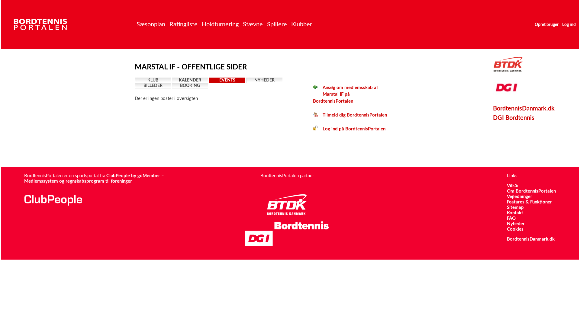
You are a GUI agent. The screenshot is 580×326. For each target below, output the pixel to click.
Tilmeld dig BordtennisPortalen (352, 115)
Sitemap (515, 207)
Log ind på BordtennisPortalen (351, 129)
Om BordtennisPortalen (531, 191)
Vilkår (513, 186)
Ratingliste (183, 24)
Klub (152, 80)
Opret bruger (547, 25)
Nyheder (264, 80)
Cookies (515, 229)
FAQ (511, 218)
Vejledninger (519, 196)
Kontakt (515, 213)
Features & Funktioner (529, 202)
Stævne (253, 24)
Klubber (301, 24)
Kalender (190, 80)
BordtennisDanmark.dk (524, 109)
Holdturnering (220, 24)
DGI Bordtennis (513, 118)
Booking (190, 86)
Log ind (569, 25)
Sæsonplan (151, 24)
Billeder (153, 86)
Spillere (277, 24)
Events (227, 80)
